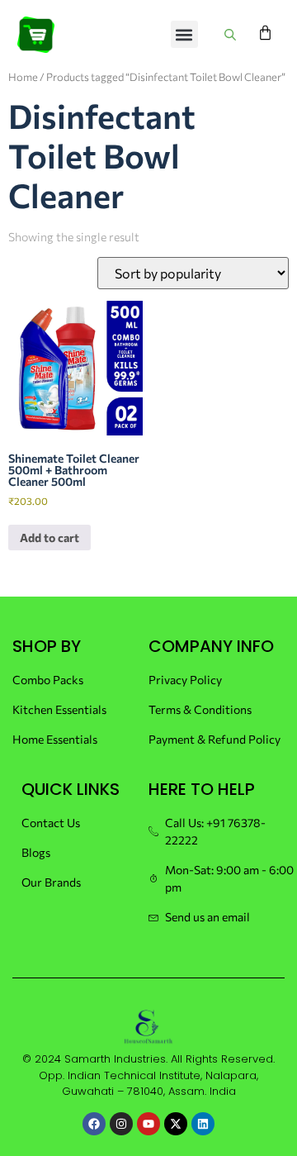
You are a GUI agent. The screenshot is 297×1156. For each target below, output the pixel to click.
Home (23, 76)
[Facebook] (94, 1123)
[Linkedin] (202, 1123)
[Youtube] (148, 1123)
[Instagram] (121, 1123)
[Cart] (265, 32)
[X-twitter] (175, 1123)
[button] (184, 34)
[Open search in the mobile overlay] (232, 34)
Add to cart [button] (49, 537)
